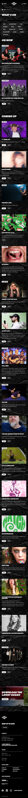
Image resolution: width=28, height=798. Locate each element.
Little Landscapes (8, 465)
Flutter (4, 402)
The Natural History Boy (10, 499)
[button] (4, 3)
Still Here (5, 366)
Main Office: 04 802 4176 (7, 738)
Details (9, 178)
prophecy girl (7, 203)
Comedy (19, 26)
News (3, 771)
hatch (4, 29)
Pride (21, 24)
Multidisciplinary (12, 24)
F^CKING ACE (6, 139)
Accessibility (4, 769)
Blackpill (5, 264)
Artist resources (16, 769)
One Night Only (12, 29)
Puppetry (21, 29)
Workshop (5, 26)
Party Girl (5, 565)
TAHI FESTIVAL (5, 34)
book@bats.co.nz (5, 737)
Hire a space (15, 771)
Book (4, 178)
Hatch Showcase (7, 534)
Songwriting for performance (12, 633)
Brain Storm (6, 169)
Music (4, 24)
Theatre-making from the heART (13, 434)
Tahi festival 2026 (8, 232)
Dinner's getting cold (9, 299)
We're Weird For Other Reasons (13, 98)
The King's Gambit (8, 665)
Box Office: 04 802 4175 (7, 740)
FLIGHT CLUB (6, 331)
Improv (12, 26)
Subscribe (5, 727)
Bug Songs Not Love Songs (11, 63)
